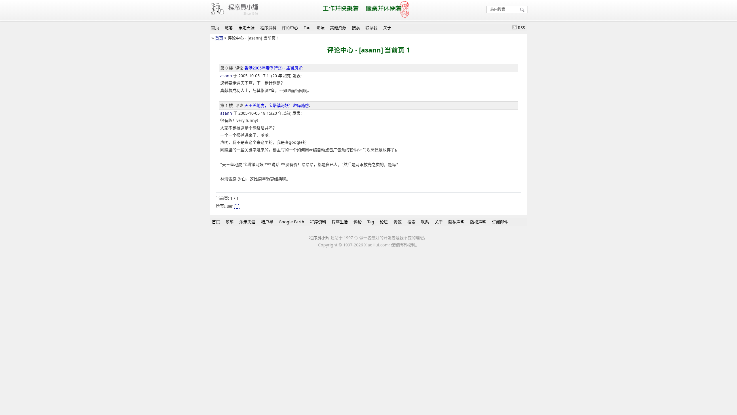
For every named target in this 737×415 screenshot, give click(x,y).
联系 (425, 222)
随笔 (229, 27)
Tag (307, 27)
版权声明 (478, 222)
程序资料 (268, 27)
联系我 (371, 27)
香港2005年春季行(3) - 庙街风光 (273, 68)
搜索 (356, 27)
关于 (387, 27)
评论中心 (290, 27)
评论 (358, 222)
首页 (215, 27)
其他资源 (338, 27)
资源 (398, 222)
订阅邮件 (500, 222)
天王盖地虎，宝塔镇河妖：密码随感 (276, 105)
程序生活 (340, 222)
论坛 (320, 27)
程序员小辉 (319, 237)
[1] (237, 205)
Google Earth (291, 222)
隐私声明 (456, 222)
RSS (521, 27)
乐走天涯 (246, 27)
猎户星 (267, 222)
